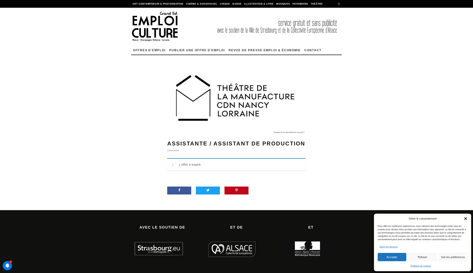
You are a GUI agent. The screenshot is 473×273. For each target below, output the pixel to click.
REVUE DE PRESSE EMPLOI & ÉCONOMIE (265, 50)
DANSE (236, 4)
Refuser (422, 257)
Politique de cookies (421, 266)
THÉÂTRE (317, 4)
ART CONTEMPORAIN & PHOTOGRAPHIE (157, 4)
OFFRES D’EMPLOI (149, 50)
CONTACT (312, 50)
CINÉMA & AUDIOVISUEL (201, 4)
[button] (465, 218)
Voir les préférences (453, 257)
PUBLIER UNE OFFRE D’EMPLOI (197, 50)
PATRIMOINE (300, 4)
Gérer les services (389, 247)
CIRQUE (225, 4)
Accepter (392, 257)
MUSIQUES (283, 4)
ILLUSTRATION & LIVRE (259, 4)
